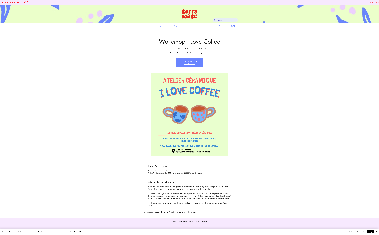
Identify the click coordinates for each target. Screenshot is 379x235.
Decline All (360, 232)
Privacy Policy (78, 232)
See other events (189, 64)
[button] (233, 26)
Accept (370, 232)
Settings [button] (351, 232)
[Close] (376, 231)
